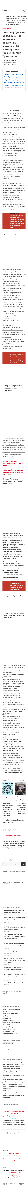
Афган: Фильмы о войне (9, 1029)
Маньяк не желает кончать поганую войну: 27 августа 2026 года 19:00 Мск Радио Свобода (14, 960)
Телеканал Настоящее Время (10, 1013)
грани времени (17, 770)
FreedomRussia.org (10, 60)
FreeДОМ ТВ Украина (8, 1015)
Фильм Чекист (6, 1024)
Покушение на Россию (8, 1031)
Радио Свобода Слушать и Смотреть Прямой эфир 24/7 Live (13, 472)
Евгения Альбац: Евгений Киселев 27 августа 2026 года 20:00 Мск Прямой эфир (14, 945)
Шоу (14, 16)
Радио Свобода (21, 16)
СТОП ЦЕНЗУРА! (6, 1018)
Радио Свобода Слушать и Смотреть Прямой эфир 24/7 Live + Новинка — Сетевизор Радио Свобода (12, 1071)
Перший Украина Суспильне (10, 1027)
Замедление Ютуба (7, 1020)
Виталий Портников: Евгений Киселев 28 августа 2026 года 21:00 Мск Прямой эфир (14, 919)
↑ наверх (10, 465)
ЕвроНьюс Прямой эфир (9, 1026)
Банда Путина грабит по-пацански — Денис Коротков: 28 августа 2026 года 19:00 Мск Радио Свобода (14, 927)
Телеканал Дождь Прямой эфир (11, 1009)
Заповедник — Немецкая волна (11, 1022)
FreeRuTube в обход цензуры (14, 835)
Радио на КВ (5, 1011)
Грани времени (11, 18)
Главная (8, 16)
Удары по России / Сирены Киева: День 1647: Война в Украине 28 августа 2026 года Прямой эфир (14, 936)
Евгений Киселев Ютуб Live (10, 1033)
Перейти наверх (21, 1184)
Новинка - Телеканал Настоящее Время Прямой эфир (12, 463)
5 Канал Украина (6, 1017)
